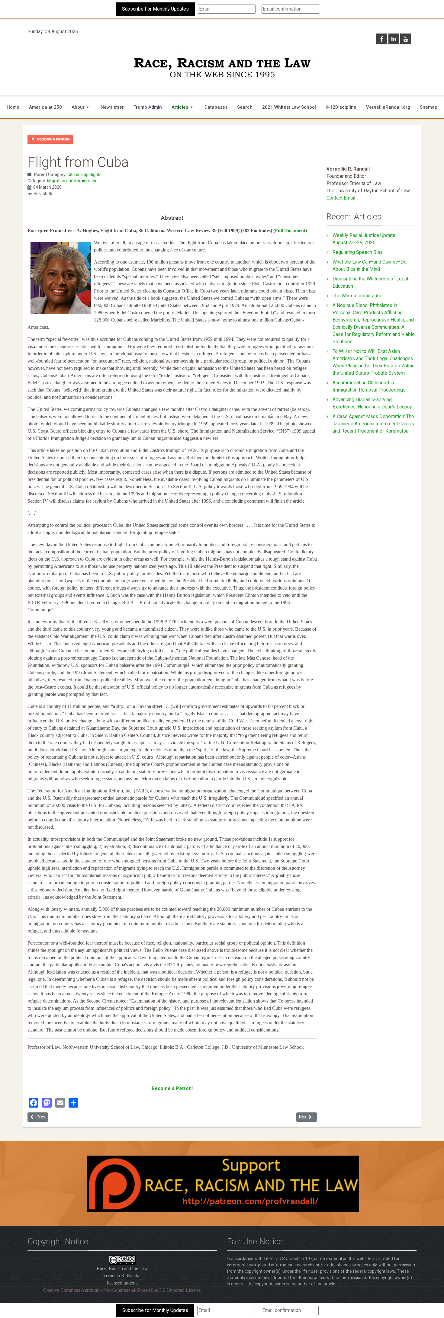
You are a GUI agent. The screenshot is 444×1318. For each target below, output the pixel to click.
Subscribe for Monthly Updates (155, 1310)
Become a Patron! (172, 1088)
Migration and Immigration (72, 180)
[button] (81, 107)
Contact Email (341, 198)
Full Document (290, 230)
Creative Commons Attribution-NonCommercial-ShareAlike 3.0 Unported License (122, 1290)
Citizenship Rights (84, 174)
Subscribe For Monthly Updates (155, 9)
